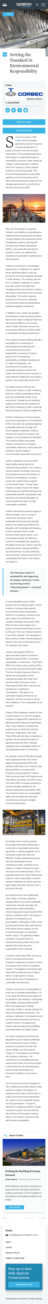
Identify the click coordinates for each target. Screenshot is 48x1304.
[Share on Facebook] (19, 110)
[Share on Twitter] (13, 110)
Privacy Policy (13, 1253)
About (8, 1242)
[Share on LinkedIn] (7, 110)
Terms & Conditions (15, 1258)
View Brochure (24, 130)
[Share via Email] (25, 110)
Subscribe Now (24, 1284)
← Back (8, 14)
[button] (34, 1218)
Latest (9, 1247)
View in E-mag (24, 122)
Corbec (18, 140)
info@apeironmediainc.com (24, 1235)
